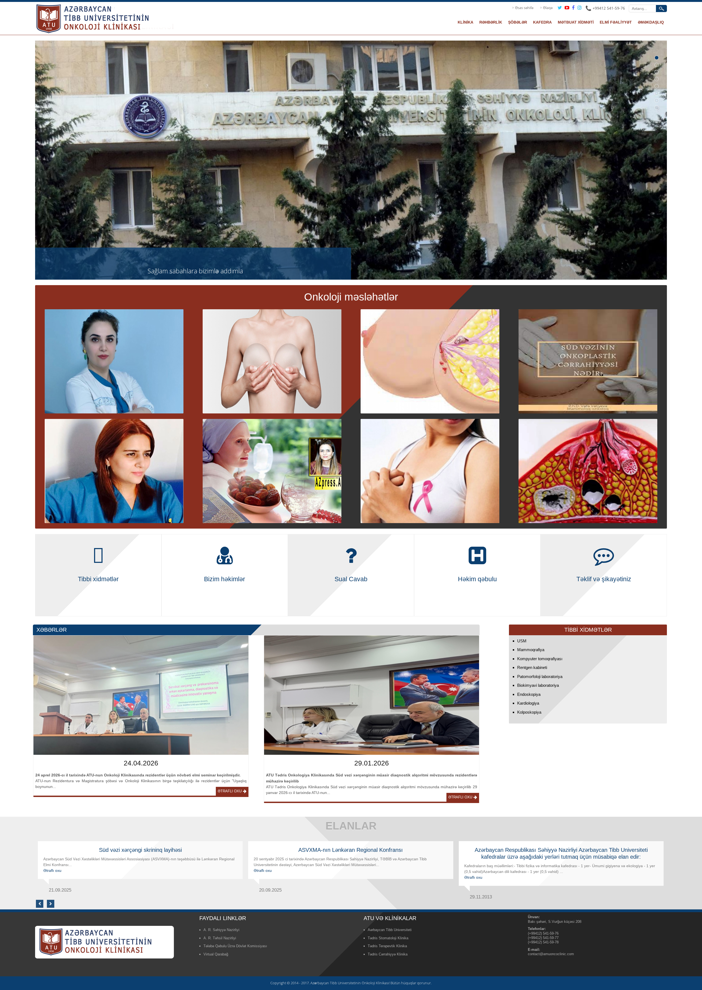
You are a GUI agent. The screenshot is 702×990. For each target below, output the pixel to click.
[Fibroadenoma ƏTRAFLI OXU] (114, 361)
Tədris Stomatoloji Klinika (388, 938)
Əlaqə (548, 7)
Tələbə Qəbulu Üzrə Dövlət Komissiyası (235, 946)
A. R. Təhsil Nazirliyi (219, 938)
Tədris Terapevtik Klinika (387, 946)
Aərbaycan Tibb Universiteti (390, 930)
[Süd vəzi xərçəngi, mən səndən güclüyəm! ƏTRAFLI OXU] (588, 470)
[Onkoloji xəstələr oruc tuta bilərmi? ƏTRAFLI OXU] (272, 470)
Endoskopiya (528, 694)
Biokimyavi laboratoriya (538, 685)
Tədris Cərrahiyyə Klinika (387, 954)
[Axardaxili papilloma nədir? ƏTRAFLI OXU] (430, 361)
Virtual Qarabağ (215, 954)
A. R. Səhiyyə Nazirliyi (221, 930)
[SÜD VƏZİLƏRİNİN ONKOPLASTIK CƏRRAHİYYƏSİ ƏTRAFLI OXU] (272, 361)
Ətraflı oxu (230, 791)
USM (521, 641)
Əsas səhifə (524, 7)
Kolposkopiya (529, 712)
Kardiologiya (528, 703)
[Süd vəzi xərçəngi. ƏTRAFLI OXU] (430, 470)
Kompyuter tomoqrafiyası (539, 658)
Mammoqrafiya (530, 649)
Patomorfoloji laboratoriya (539, 676)
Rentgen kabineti (532, 667)
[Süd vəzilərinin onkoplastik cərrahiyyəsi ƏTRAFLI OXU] (588, 361)
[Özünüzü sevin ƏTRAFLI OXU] (114, 470)
